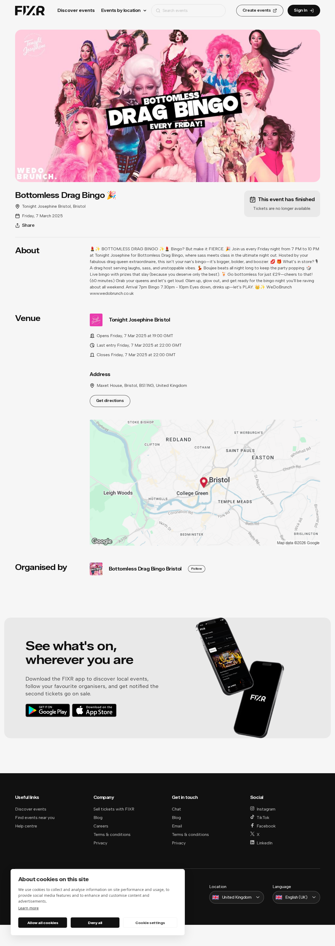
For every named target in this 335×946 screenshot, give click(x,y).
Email (177, 826)
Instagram (266, 809)
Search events (175, 10)
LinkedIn (265, 842)
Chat (176, 809)
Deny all (95, 923)
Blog (97, 817)
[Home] (30, 11)
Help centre (26, 826)
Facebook (266, 826)
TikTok (263, 817)
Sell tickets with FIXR (113, 809)
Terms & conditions (112, 834)
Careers (100, 826)
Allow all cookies (42, 923)
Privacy (100, 842)
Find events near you (35, 817)
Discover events (76, 10)
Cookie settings (150, 923)
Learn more (28, 908)
